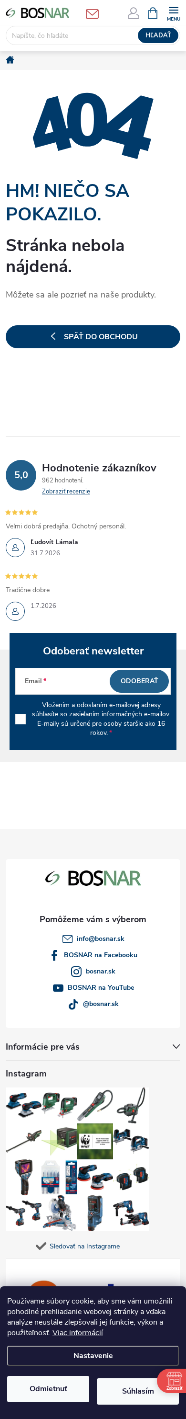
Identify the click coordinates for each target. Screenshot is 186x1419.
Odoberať (139, 681)
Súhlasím (138, 1391)
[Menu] (173, 12)
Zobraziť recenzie (66, 491)
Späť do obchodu (101, 337)
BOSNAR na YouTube (101, 987)
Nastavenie (93, 1355)
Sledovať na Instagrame (85, 1246)
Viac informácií (77, 1332)
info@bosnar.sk (100, 938)
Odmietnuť (48, 1389)
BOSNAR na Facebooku (100, 955)
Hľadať (158, 35)
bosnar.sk (100, 971)
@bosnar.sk (101, 1003)
